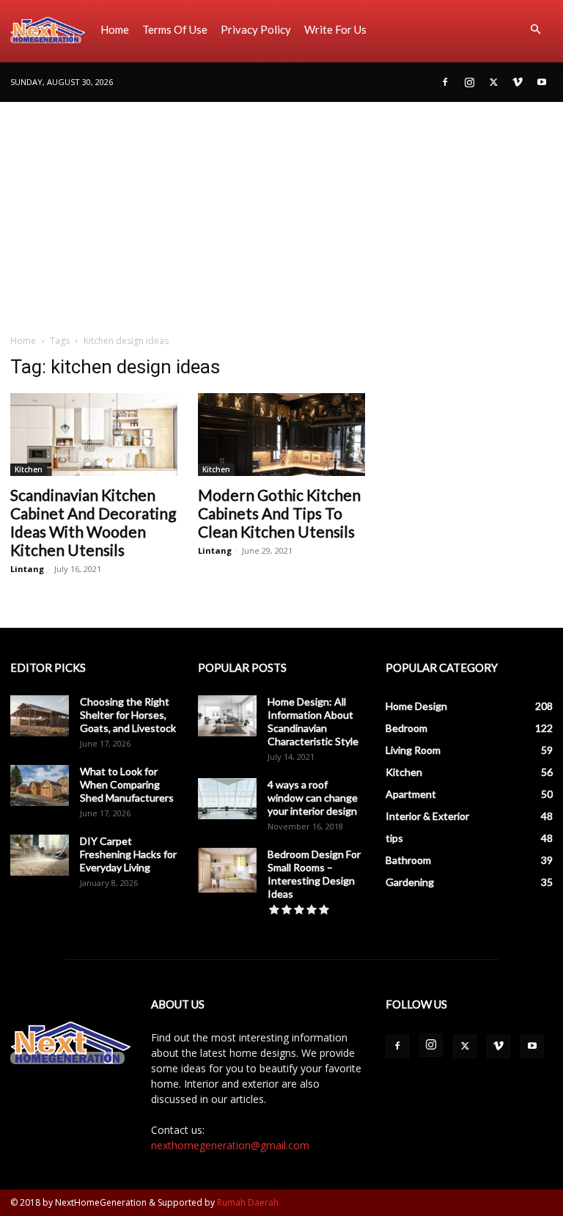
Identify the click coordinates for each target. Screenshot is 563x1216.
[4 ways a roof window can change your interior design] (227, 798)
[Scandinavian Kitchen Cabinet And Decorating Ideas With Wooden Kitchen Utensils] (93, 434)
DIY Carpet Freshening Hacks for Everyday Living (128, 854)
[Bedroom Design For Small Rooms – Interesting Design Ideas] (227, 870)
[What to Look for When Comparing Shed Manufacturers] (39, 785)
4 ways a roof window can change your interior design (313, 797)
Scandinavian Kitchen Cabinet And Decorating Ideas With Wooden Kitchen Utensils (93, 522)
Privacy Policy (256, 29)
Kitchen (29, 469)
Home (114, 29)
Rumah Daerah (248, 1202)
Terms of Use (174, 29)
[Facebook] (445, 82)
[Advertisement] (281, 212)
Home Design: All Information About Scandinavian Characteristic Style (313, 721)
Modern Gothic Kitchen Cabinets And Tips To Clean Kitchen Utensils (279, 513)
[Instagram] (469, 82)
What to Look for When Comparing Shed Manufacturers (127, 784)
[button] (535, 30)
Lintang (27, 568)
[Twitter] (493, 82)
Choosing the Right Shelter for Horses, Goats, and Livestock (128, 714)
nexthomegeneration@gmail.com (230, 1145)
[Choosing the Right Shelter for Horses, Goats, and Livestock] (39, 715)
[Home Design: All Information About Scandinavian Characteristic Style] (227, 715)
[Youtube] (542, 82)
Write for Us (335, 29)
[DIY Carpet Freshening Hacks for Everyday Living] (39, 855)
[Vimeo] (518, 82)
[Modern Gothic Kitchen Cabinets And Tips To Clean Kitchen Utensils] (281, 434)
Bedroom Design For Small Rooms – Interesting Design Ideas (314, 874)
